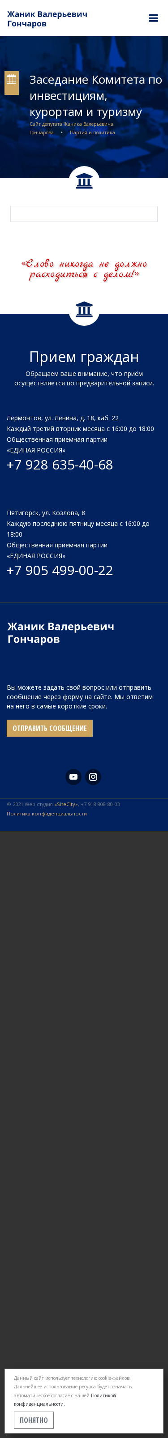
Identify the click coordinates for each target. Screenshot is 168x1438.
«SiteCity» (66, 804)
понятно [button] (34, 1420)
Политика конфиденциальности (47, 813)
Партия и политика (92, 132)
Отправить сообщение (50, 728)
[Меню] (153, 18)
